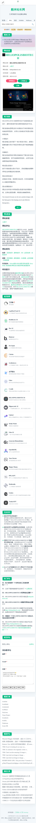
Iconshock (5, 718)
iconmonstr (5, 707)
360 (22, 253)
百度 (15, 20)
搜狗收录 (17, 253)
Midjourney (28, 29)
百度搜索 (10, 258)
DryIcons (5, 712)
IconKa (4, 720)
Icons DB (5, 726)
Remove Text (6, 744)
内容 (3, 669)
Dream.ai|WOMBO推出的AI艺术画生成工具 (16, 781)
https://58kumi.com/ (22, 39)
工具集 (17, 812)
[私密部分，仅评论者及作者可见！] (10, 687)
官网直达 (12, 81)
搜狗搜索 (17, 258)
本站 (10, 20)
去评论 (31, 644)
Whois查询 (13, 263)
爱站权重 (26, 263)
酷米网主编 (19, 273)
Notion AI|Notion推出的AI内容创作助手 (14, 789)
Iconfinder (5, 704)
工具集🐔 (24, 81)
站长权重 (20, 263)
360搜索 (23, 258)
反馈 (17, 85)
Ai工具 (13, 29)
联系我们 (17, 43)
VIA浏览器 (17, 537)
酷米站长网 (18, 9)
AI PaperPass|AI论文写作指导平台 (13, 779)
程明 (3, 741)
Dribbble (21, 20)
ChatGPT (20, 29)
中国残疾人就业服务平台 (10, 792)
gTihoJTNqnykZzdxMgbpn (10, 763)
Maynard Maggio (7, 739)
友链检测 (9, 265)
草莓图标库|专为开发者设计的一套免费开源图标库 (18, 798)
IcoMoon (5, 709)
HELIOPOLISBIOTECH (10, 229)
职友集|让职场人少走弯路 (10, 784)
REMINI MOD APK (8, 760)
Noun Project (6, 715)
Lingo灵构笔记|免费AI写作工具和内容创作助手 (17, 795)
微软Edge (26, 537)
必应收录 (27, 253)
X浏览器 (10, 537)
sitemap (26, 812)
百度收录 (10, 253)
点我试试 (29, 588)
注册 (18, 687)
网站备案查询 (25, 265)
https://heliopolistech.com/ (12, 610)
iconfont (4, 701)
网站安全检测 (16, 265)
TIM (3, 747)
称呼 (3, 654)
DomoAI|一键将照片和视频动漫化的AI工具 (16, 776)
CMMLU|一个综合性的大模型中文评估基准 (16, 800)
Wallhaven (28, 20)
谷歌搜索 (6, 260)
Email (4, 661)
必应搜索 (30, 258)
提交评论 (5, 687)
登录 (23, 687)
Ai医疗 (12, 66)
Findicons (5, 723)
